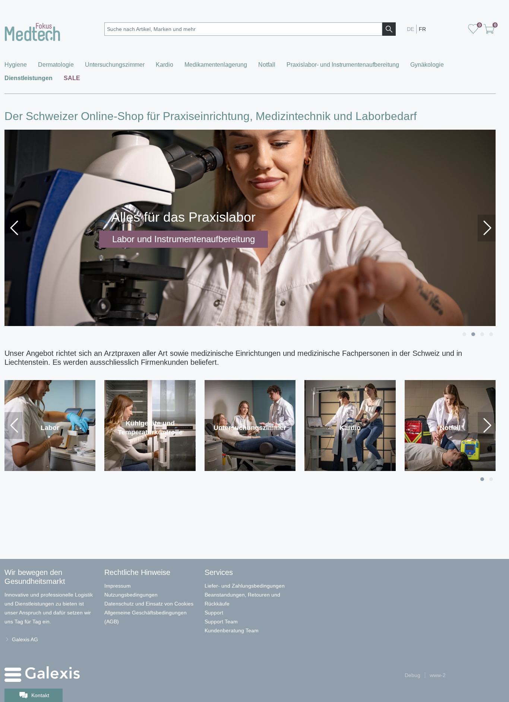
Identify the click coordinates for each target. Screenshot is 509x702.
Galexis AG (25, 639)
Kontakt (40, 695)
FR (422, 29)
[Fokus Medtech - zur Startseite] (49, 30)
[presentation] (13, 228)
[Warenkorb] (473, 29)
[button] (464, 334)
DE (410, 29)
